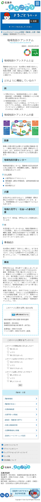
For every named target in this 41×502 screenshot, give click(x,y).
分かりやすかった (16, 362)
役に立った (14, 349)
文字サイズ (2, 495)
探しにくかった (15, 381)
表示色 (7, 495)
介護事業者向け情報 (12, 430)
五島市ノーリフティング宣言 (15, 436)
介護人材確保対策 (11, 425)
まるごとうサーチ (20, 15)
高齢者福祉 (9, 398)
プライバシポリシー (11, 449)
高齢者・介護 (30, 32)
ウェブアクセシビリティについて (15, 452)
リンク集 (7, 456)
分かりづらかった (16, 368)
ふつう (12, 352)
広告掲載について (10, 460)
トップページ (8, 32)
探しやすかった (15, 375)
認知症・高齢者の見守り (13, 420)
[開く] (37, 3)
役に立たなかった (16, 355)
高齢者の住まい (10, 404)
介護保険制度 (9, 409)
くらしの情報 (19, 32)
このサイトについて (11, 445)
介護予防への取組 (11, 414)
